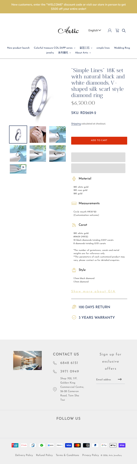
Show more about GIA (93, 291)
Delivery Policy (24, 455)
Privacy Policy (90, 455)
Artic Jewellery (115, 455)
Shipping (76, 123)
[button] (98, 157)
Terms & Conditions (67, 455)
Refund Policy (44, 455)
